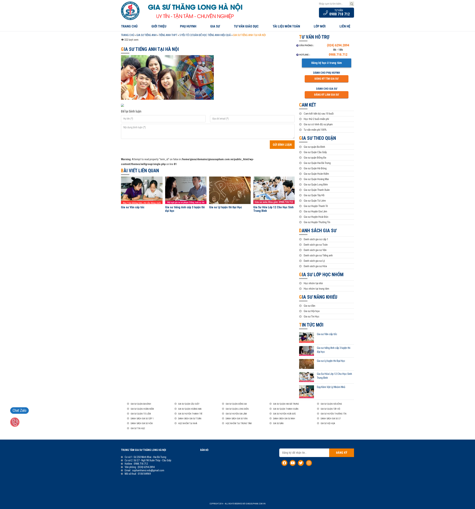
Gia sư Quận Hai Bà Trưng (317, 163)
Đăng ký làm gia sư (326, 94)
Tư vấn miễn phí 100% (315, 129)
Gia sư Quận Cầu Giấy (315, 152)
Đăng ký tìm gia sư (326, 78)
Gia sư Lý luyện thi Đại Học (225, 207)
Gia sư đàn (309, 305)
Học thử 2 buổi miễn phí (316, 119)
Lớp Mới (320, 26)
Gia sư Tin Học (311, 316)
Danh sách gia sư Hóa (315, 266)
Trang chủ (129, 26)
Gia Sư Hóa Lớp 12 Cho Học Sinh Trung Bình (273, 209)
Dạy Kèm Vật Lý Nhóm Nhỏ (331, 387)
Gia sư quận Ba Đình (314, 147)
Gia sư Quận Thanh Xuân (317, 190)
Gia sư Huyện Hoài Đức (316, 216)
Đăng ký (341, 452)
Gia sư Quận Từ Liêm (315, 200)
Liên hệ (345, 26)
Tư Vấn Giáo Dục (246, 26)
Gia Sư (215, 26)
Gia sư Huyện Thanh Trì (316, 206)
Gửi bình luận (282, 144)
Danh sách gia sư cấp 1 (316, 239)
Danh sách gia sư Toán (316, 244)
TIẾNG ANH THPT (168, 35)
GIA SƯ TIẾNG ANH (146, 35)
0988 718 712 (339, 14)
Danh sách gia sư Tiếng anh (318, 255)
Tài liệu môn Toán (286, 26)
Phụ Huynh (188, 26)
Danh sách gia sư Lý (314, 260)
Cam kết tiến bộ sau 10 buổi (319, 113)
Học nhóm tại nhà (313, 283)
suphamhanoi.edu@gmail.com (148, 470)
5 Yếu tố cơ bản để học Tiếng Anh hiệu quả (205, 35)
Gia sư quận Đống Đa (315, 157)
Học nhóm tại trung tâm (316, 288)
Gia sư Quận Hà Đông (315, 168)
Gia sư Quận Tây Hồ (314, 195)
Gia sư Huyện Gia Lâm (315, 211)
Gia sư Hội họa (312, 311)
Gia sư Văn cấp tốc (132, 207)
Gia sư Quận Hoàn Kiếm (316, 173)
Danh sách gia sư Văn (315, 250)
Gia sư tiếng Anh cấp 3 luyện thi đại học (185, 209)
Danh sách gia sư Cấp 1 (142, 418)
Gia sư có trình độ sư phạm (318, 124)
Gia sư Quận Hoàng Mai (316, 179)
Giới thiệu (158, 26)
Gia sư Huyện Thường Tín (317, 222)
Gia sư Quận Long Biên (316, 184)
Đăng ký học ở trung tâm (326, 63)
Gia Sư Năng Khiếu (318, 297)
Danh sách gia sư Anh (284, 418)
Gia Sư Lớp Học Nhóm (321, 274)
